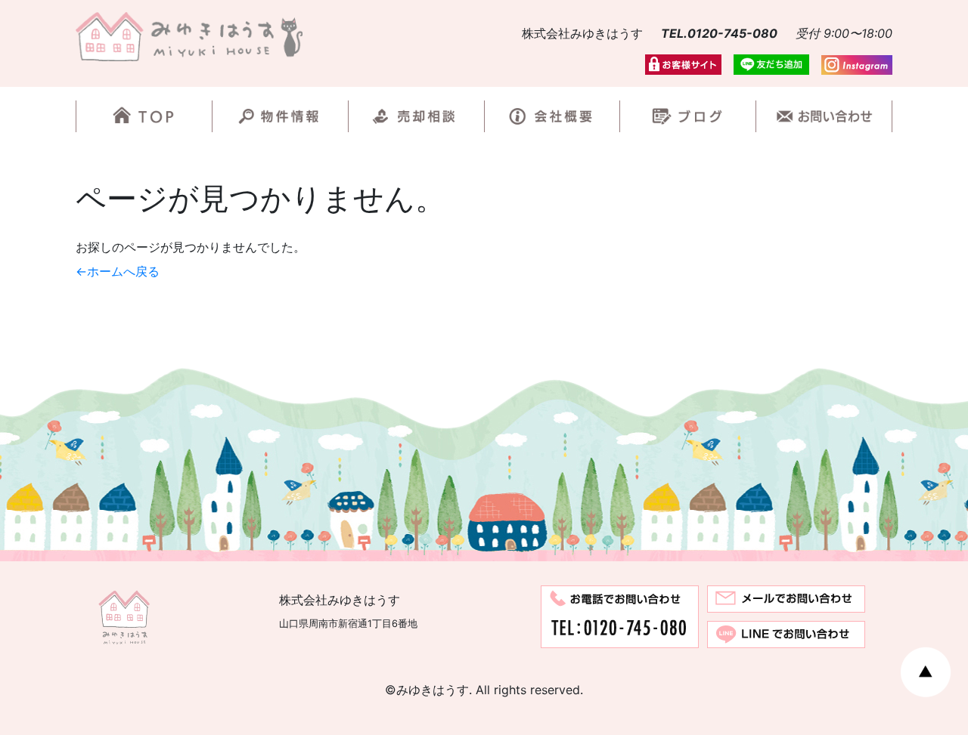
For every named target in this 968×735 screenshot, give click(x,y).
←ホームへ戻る (118, 271)
